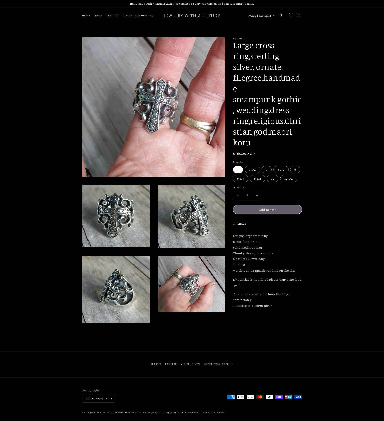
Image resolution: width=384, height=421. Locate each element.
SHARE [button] (242, 223)
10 (272, 178)
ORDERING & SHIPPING (218, 364)
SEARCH (156, 364)
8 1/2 (281, 169)
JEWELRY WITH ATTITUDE (103, 412)
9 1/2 (257, 178)
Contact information (213, 412)
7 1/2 (252, 169)
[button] (280, 15)
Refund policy (150, 412)
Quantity (238, 187)
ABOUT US (171, 364)
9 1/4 (240, 178)
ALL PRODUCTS (190, 364)
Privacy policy (168, 412)
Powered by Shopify (128, 412)
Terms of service (189, 412)
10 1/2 (288, 178)
